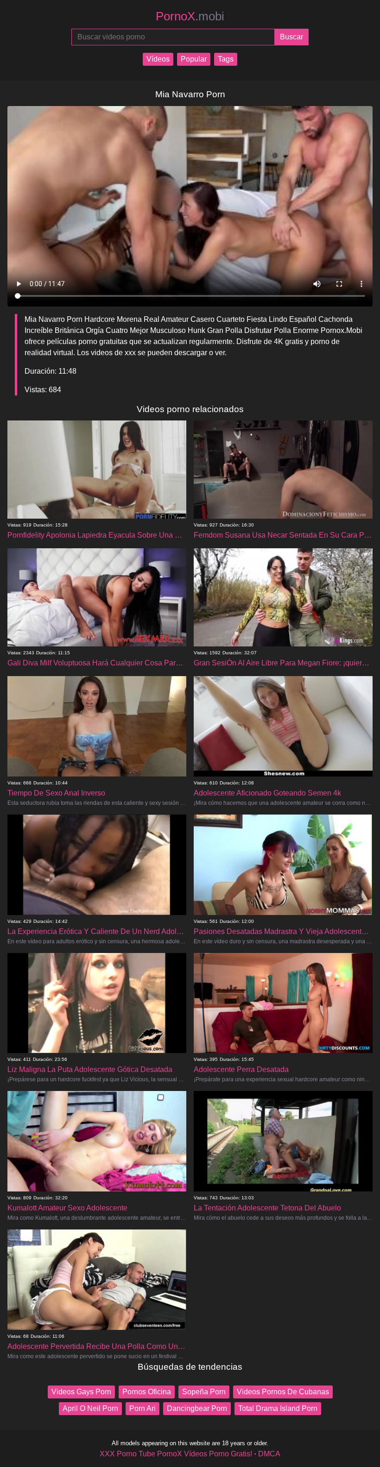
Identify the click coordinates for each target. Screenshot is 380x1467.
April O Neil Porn (90, 1408)
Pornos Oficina (146, 1392)
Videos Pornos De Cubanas (283, 1392)
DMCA (269, 1454)
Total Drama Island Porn (277, 1408)
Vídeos (158, 59)
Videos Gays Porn (81, 1392)
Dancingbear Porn (197, 1408)
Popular (194, 59)
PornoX (190, 16)
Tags (226, 59)
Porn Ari (142, 1408)
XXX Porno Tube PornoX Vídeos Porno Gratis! (176, 1454)
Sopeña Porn (204, 1392)
